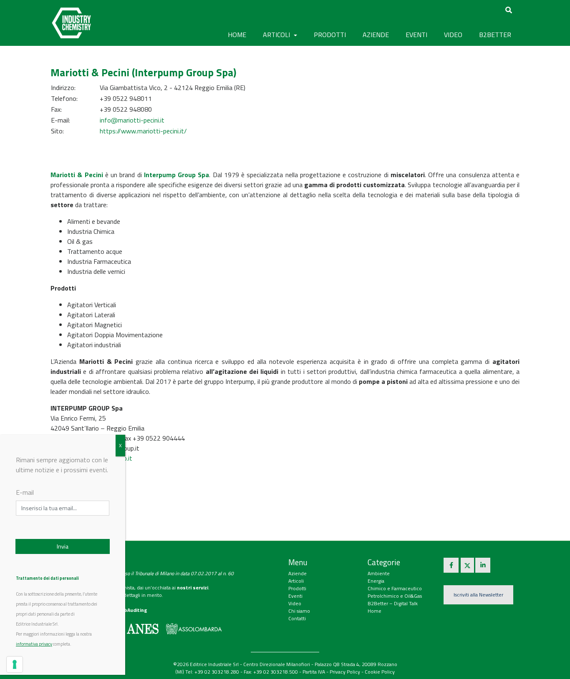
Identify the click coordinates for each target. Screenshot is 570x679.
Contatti (297, 618)
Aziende (297, 573)
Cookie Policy (380, 672)
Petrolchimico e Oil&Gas (395, 596)
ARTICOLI (277, 35)
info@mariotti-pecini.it (132, 120)
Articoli (296, 581)
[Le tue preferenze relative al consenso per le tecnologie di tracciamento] (15, 664)
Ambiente (379, 573)
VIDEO (453, 35)
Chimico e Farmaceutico (395, 588)
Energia (376, 581)
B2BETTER (495, 35)
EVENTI (416, 35)
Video (294, 603)
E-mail (25, 492)
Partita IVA (314, 672)
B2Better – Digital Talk (393, 603)
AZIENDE (376, 35)
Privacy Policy (345, 672)
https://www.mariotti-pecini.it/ (143, 131)
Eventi (295, 596)
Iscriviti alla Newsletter (478, 595)
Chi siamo (299, 611)
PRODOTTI (330, 35)
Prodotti (297, 588)
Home (237, 35)
